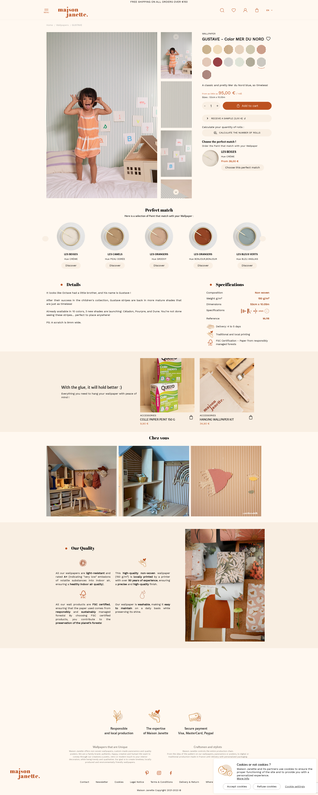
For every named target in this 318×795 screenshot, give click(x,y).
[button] (270, 10)
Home (49, 25)
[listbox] (237, 64)
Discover (71, 265)
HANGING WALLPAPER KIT (217, 419)
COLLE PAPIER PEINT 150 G (157, 419)
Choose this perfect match (242, 167)
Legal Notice (137, 782)
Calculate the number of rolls (239, 132)
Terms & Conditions (162, 782)
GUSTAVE (233, 39)
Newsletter (102, 782)
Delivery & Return (189, 782)
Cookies (119, 782)
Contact (84, 782)
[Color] (237, 64)
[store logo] (88, 13)
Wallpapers (62, 25)
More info (243, 778)
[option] (206, 49)
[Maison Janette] (25, 774)
